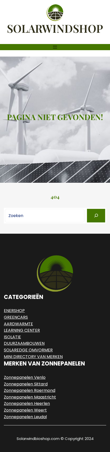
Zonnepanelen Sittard (26, 384)
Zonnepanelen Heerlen (27, 403)
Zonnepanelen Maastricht (30, 397)
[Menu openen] (55, 47)
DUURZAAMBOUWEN (24, 343)
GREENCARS (16, 317)
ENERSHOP (14, 311)
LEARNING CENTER (22, 330)
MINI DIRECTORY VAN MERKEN (33, 357)
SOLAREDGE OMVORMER (28, 350)
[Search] (96, 215)
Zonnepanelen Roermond (29, 390)
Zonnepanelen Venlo (25, 377)
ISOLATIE (12, 337)
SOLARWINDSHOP (55, 28)
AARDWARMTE (18, 324)
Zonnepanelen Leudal (25, 417)
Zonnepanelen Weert (25, 410)
